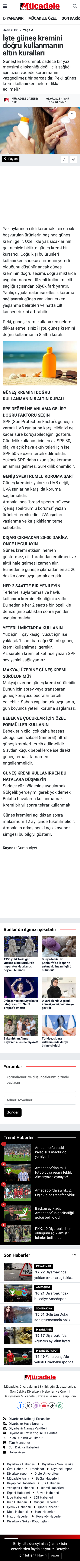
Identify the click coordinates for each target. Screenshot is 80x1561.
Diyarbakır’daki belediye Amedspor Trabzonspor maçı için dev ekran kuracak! (52, 1296)
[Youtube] (44, 1405)
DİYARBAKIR (13, 18)
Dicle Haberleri (17, 1512)
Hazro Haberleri (18, 1516)
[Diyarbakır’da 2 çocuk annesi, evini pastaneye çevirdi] (59, 987)
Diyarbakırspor (17, 1474)
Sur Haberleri (51, 1483)
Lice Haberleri (17, 1497)
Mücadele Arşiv (18, 1478)
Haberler (10, 30)
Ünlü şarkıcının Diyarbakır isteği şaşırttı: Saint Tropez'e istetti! (21, 1004)
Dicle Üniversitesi (47, 1474)
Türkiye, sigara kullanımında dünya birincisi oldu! (55, 1042)
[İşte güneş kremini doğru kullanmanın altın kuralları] (40, 130)
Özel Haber (15, 1469)
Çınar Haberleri (48, 1507)
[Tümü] (74, 1255)
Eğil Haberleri (43, 1497)
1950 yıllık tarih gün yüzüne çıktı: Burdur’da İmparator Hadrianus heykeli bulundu (19, 964)
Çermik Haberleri (19, 1507)
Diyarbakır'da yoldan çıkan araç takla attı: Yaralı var (52, 1275)
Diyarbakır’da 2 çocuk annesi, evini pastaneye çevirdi (58, 1004)
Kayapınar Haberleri (21, 1483)
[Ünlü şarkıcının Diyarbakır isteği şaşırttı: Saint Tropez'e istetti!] (21, 987)
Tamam (55, 1555)
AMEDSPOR (43, 1287)
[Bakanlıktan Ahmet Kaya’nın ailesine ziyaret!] (21, 1025)
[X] (28, 1405)
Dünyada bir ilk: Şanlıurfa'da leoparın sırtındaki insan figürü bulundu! (56, 964)
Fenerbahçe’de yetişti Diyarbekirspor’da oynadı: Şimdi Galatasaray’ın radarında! (54, 1359)
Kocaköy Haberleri (49, 1516)
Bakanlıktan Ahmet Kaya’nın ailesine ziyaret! (21, 1040)
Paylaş (13, 159)
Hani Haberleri (45, 1512)
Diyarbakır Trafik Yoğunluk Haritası (33, 1433)
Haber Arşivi (17, 1452)
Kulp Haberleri (17, 1502)
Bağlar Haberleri (47, 1478)
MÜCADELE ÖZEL (42, 18)
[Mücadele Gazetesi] (39, 6)
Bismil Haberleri (52, 1488)
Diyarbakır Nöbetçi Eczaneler (29, 1419)
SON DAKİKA (44, 1308)
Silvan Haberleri (48, 1493)
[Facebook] (20, 1405)
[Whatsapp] (59, 1405)
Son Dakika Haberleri (24, 1447)
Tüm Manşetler (19, 1443)
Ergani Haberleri (18, 1493)
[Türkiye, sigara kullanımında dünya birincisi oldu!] (59, 1025)
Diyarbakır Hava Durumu (26, 1424)
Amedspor (36, 1469)
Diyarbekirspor (61, 1469)
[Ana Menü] (5, 6)
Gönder (13, 1112)
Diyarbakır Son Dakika (57, 1464)
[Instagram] (36, 1405)
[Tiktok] (51, 1405)
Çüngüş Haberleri (46, 1502)
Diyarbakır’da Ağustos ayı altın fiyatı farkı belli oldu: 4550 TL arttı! (53, 1338)
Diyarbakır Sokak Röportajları (28, 1521)
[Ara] (75, 6)
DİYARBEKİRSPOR (47, 1350)
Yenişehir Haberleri (20, 1488)
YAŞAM (28, 30)
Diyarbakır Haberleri (21, 1464)
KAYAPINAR (43, 1266)
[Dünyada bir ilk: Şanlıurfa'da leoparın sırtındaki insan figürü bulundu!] (59, 946)
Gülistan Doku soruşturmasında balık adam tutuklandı (52, 1317)
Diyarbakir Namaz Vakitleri (28, 1428)
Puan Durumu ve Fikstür (25, 1438)
